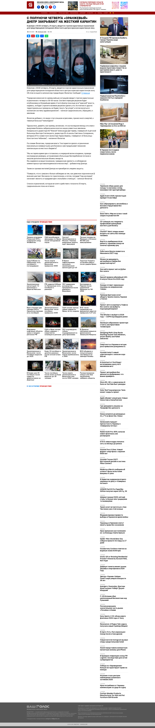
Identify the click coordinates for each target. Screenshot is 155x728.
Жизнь (100, 13)
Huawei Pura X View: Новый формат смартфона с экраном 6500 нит (112, 451)
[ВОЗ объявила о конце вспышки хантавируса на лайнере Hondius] (88, 344)
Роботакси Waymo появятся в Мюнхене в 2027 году (112, 252)
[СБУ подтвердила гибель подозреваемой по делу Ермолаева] (70, 322)
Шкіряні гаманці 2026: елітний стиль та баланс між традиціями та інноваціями (113, 499)
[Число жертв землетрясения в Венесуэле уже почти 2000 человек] (70, 365)
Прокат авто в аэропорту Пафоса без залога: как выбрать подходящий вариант (114, 307)
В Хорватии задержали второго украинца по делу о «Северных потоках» (113, 481)
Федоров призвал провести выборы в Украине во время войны (114, 516)
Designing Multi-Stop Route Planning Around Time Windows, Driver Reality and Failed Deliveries (113, 335)
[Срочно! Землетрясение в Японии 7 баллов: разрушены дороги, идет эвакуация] (70, 230)
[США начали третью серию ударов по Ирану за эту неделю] (70, 300)
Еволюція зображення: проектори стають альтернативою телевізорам (114, 325)
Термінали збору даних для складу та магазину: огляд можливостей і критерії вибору (112, 188)
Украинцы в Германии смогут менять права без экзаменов (112, 524)
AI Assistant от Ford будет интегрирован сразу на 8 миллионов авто (110, 364)
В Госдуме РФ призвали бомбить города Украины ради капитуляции (113, 40)
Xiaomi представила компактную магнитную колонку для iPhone (113, 649)
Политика (44, 13)
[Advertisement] (62, 203)
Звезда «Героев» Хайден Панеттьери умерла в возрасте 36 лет (113, 578)
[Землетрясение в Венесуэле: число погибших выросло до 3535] (35, 344)
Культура (90, 13)
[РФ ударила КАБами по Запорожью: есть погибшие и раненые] (53, 277)
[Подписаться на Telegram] (124, 5)
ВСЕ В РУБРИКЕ (40, 386)
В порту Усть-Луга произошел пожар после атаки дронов (112, 633)
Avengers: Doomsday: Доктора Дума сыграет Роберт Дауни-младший (112, 588)
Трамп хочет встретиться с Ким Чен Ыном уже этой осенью (113, 508)
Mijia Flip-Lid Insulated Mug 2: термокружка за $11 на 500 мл (113, 125)
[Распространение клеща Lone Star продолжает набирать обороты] (88, 365)
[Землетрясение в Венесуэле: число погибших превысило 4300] (53, 300)
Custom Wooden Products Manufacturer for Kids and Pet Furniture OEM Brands (112, 695)
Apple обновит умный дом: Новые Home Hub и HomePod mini (114, 399)
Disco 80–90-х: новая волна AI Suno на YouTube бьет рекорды (112, 383)
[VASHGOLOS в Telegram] (46, 7)
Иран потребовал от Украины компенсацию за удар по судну (113, 686)
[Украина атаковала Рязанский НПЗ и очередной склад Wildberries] (35, 230)
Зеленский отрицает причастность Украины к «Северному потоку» (110, 424)
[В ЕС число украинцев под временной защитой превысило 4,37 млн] (88, 300)
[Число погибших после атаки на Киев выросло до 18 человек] (53, 365)
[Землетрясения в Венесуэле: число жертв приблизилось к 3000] (70, 344)
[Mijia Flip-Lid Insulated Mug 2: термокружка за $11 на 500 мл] (114, 113)
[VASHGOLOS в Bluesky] (54, 7)
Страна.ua (85, 93)
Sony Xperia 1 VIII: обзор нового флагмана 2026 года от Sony (113, 617)
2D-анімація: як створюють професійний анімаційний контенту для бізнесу (111, 223)
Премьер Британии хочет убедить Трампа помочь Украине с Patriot (113, 297)
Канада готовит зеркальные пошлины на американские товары (112, 287)
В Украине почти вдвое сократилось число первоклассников (109, 152)
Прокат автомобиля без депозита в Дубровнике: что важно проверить (112, 374)
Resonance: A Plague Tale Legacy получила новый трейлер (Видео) (113, 625)
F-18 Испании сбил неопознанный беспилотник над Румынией (113, 598)
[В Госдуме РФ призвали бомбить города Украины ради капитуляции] (114, 27)
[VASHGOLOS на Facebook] (38, 7)
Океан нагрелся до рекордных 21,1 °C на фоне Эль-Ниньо (112, 415)
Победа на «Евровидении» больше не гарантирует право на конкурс (113, 668)
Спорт (106, 13)
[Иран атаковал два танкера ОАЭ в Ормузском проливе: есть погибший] (35, 300)
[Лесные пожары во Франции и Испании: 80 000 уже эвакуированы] (88, 230)
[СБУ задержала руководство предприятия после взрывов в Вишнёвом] (70, 277)
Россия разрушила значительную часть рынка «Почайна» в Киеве (111, 608)
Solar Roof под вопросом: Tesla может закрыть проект (112, 391)
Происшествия (63, 13)
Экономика (53, 13)
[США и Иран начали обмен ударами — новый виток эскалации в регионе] (53, 322)
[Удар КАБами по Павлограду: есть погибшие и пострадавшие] (35, 253)
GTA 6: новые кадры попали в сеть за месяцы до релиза (112, 442)
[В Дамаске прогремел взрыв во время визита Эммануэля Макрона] (88, 322)
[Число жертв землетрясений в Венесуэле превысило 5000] (53, 253)
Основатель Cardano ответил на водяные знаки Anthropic (113, 549)
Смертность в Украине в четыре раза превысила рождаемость (113, 345)
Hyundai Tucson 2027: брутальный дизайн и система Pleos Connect (112, 461)
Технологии (74, 13)
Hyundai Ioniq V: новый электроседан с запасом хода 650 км (112, 354)
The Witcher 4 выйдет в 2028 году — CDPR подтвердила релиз (114, 316)
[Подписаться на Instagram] (115, 5)
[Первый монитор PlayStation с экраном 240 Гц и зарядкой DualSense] (114, 85)
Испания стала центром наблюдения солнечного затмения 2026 (110, 677)
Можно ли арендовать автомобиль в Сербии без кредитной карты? (110, 261)
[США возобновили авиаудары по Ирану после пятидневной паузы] (53, 230)
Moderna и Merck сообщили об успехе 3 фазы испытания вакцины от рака (112, 471)
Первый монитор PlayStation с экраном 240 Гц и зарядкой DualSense (112, 98)
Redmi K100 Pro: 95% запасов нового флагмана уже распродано (112, 434)
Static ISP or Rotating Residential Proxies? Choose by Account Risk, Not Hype (113, 558)
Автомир (82, 13)
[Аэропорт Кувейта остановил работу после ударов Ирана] (88, 253)
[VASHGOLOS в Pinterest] (50, 7)
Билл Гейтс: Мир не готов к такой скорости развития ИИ (113, 214)
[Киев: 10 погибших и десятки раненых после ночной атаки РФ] (53, 344)
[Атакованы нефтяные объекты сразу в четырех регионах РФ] (35, 322)
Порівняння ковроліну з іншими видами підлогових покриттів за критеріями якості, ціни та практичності (113, 69)
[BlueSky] (28, 36)
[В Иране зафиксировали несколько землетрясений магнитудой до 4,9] (70, 253)
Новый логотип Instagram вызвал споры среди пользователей (114, 641)
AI (95, 13)
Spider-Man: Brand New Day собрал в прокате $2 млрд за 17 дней (113, 541)
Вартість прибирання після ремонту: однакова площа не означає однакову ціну (112, 243)
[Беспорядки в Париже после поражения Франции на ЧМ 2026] (88, 277)
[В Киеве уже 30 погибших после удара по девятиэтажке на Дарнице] (35, 365)
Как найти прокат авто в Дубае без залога (113, 270)
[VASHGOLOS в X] (42, 7)
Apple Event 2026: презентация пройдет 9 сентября (113, 197)
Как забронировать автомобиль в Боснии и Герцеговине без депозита (114, 206)
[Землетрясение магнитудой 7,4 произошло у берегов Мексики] (35, 277)
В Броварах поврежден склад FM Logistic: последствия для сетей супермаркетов (113, 658)
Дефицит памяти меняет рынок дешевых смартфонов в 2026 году (113, 568)
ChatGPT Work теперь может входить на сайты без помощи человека (112, 233)
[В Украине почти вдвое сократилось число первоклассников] (114, 139)
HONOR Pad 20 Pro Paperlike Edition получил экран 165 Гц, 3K (113, 490)
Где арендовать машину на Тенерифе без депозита (111, 407)
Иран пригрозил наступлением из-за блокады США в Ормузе (113, 532)
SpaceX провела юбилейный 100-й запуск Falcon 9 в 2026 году (114, 278)
